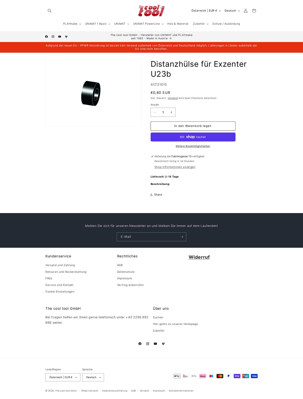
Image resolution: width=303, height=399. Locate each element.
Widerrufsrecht (89, 390)
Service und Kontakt (59, 284)
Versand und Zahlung (60, 265)
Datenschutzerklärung (114, 390)
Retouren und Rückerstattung (65, 271)
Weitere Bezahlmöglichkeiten (193, 146)
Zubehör (159, 330)
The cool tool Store (66, 390)
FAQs (48, 278)
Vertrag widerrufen (130, 284)
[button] (49, 10)
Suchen (158, 317)
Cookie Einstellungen (59, 291)
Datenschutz (126, 271)
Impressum (124, 278)
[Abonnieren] (182, 236)
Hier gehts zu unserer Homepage (175, 324)
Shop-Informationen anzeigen (175, 167)
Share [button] (158, 194)
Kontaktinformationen (181, 390)
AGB (120, 265)
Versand (173, 98)
